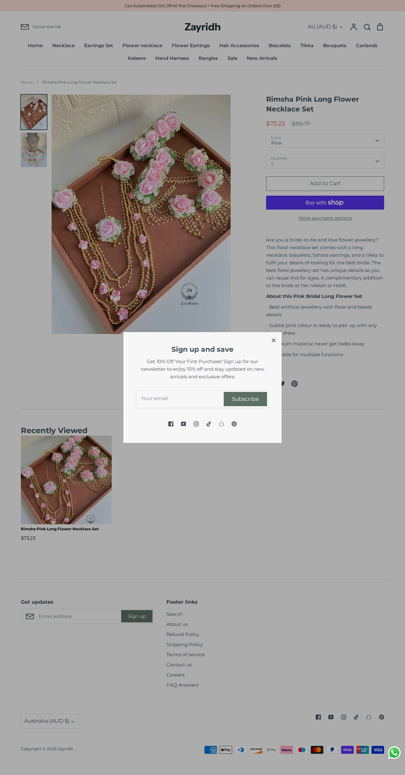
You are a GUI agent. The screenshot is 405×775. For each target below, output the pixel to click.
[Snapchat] (221, 424)
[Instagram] (196, 424)
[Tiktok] (208, 424)
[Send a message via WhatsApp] (394, 752)
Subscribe (245, 399)
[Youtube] (183, 424)
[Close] (274, 340)
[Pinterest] (234, 424)
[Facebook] (171, 424)
